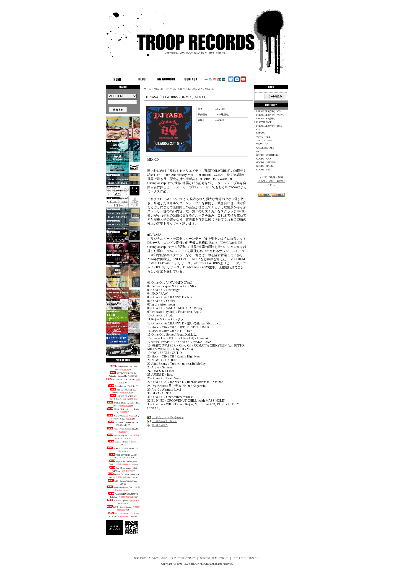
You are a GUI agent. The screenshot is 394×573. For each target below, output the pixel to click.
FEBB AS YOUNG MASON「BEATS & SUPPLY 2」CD (124, 456)
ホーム (147, 88)
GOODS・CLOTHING (267, 155)
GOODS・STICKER (266, 162)
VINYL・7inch (263, 137)
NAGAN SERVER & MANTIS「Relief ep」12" (123, 495)
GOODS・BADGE (265, 166)
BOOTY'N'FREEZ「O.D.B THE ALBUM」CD (124, 515)
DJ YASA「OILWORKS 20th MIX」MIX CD (190, 88)
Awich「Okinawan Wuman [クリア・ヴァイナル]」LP (125, 417)
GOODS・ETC (263, 169)
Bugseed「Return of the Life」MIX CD (126, 443)
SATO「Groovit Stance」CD (126, 508)
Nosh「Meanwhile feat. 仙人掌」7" (127, 430)
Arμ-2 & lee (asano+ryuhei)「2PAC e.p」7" (124, 469)
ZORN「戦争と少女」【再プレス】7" (126, 410)
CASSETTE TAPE (265, 147)
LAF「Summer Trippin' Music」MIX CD (126, 482)
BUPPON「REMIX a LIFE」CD (127, 449)
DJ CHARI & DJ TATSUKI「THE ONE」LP (126, 404)
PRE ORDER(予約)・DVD (269, 126)
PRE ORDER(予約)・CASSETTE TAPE (265, 120)
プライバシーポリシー (246, 558)
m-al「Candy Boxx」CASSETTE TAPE (126, 436)
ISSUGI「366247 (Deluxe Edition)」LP (124, 391)
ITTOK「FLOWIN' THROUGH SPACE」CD (124, 475)
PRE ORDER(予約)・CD (268, 111)
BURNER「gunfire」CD (126, 502)
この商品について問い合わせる (168, 417)
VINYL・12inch (264, 140)
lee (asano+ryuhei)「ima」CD (127, 488)
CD (257, 129)
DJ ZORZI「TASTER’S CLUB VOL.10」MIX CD (126, 424)
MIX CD (158, 88)
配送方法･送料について (214, 558)
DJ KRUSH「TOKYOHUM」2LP (126, 381)
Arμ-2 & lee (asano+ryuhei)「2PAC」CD (123, 462)
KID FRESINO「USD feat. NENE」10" (126, 368)
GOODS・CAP (263, 158)
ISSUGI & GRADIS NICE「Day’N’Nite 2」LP (123, 397)
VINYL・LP (262, 144)
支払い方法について (183, 558)
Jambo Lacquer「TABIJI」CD (126, 386)
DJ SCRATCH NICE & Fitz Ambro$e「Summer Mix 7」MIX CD (123, 374)
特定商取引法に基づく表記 (150, 558)
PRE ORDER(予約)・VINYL (270, 115)
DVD (258, 151)
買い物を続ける (160, 425)
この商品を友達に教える (164, 421)
